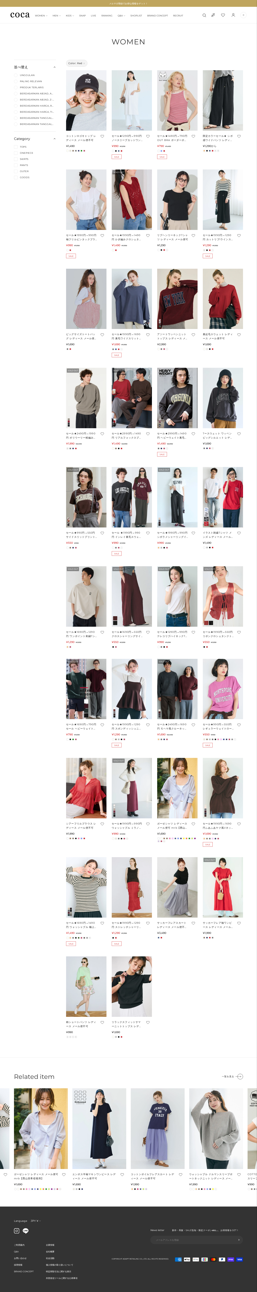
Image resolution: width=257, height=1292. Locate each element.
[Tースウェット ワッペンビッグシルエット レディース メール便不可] (223, 398)
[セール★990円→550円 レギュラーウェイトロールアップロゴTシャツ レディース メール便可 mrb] (223, 689)
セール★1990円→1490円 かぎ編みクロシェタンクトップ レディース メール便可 (127, 237)
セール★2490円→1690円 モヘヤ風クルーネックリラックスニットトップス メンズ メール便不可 (172, 727)
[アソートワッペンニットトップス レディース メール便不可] (177, 299)
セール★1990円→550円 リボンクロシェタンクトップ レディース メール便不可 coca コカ (218, 634)
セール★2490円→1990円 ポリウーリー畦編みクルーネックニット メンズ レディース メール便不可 (81, 436)
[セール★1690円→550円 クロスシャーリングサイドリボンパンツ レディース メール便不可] (132, 596)
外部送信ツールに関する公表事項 (61, 1278)
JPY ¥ (34, 1220)
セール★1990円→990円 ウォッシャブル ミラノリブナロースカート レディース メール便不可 (127, 826)
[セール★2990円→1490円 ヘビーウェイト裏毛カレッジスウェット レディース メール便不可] (177, 398)
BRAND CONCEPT (157, 15)
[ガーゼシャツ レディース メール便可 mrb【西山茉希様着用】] (177, 788)
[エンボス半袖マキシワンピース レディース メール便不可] (99, 1128)
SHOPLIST (136, 15)
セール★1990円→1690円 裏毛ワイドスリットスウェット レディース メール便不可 (127, 337)
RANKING (106, 15)
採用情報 (18, 1265)
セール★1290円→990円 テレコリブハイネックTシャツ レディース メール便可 (172, 634)
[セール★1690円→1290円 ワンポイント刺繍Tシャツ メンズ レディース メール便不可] (86, 596)
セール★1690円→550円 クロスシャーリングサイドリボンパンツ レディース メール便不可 (127, 634)
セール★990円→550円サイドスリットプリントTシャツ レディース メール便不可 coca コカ (81, 535)
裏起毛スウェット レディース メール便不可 (218, 336)
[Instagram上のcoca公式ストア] (16, 1232)
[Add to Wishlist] (102, 136)
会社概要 (50, 1251)
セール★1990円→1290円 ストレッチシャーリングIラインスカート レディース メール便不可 (127, 925)
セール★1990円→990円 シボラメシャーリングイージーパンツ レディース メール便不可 (172, 535)
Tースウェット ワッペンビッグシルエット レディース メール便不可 (218, 436)
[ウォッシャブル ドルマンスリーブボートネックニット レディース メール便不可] (216, 1128)
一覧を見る (228, 1076)
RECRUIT (178, 15)
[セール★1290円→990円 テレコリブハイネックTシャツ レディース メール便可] (177, 596)
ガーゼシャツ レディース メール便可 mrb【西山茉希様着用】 (172, 826)
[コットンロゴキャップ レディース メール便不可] (86, 100)
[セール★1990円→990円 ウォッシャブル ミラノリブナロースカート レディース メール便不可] (132, 788)
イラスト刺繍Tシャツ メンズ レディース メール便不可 (218, 535)
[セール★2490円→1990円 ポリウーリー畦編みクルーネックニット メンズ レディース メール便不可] (86, 398)
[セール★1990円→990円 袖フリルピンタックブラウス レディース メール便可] (86, 199)
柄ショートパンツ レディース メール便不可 (81, 1024)
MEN (55, 15)
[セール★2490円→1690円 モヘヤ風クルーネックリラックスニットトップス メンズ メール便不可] (177, 689)
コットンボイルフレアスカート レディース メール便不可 (152, 1176)
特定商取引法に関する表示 (58, 1271)
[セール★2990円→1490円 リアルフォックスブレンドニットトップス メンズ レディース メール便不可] (132, 398)
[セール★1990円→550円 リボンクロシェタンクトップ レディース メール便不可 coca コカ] (223, 596)
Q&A (120, 15)
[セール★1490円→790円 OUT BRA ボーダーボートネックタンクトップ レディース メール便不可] (177, 100)
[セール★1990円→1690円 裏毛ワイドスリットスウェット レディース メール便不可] (132, 299)
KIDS (69, 15)
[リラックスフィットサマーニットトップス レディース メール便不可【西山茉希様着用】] (132, 986)
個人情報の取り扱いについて (59, 1265)
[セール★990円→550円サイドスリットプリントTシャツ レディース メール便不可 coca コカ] (86, 497)
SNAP (82, 15)
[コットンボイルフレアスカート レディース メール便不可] (158, 1128)
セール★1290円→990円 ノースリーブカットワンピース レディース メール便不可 (127, 138)
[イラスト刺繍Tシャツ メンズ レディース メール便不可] (223, 497)
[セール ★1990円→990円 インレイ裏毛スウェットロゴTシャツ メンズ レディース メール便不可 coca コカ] (132, 497)
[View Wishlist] (226, 15)
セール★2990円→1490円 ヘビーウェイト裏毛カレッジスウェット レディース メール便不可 (172, 436)
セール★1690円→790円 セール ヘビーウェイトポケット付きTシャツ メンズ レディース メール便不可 (81, 727)
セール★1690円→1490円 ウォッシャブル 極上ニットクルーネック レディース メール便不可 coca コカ (81, 925)
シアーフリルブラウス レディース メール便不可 (81, 825)
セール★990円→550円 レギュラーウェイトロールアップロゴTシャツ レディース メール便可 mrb (217, 727)
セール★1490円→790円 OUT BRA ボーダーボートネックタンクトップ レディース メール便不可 (172, 138)
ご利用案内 (19, 1245)
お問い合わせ (20, 1258)
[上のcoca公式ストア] (25, 1232)
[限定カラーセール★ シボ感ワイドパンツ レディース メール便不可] (223, 100)
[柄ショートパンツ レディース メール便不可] (86, 986)
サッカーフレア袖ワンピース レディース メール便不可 (218, 925)
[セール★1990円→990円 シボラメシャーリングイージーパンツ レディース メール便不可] (177, 497)
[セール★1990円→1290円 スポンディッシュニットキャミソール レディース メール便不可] (132, 689)
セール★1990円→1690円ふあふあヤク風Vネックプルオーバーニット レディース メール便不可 (218, 826)
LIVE (93, 15)
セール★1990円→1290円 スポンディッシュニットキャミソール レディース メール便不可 (127, 727)
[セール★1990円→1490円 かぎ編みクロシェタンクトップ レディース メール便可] (132, 199)
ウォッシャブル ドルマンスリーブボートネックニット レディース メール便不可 (211, 1177)
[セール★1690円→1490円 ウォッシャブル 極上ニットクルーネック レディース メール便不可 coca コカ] (86, 887)
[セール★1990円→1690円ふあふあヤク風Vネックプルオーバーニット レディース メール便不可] (223, 788)
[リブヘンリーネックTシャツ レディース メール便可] (177, 199)
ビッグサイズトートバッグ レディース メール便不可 (81, 337)
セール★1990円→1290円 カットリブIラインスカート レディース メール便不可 (218, 237)
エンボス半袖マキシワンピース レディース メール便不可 (94, 1176)
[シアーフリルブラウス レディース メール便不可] (86, 788)
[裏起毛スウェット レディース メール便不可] (223, 299)
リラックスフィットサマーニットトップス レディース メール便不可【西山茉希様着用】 (127, 1024)
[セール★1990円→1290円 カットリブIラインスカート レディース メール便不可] (223, 199)
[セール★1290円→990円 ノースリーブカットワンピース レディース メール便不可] (132, 100)
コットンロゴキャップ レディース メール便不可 (81, 138)
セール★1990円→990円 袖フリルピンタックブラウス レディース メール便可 (81, 237)
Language (20, 1220)
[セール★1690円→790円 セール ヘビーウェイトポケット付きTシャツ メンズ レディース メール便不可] (86, 689)
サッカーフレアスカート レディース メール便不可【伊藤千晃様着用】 (172, 925)
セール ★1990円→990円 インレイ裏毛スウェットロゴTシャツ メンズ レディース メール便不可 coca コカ (127, 535)
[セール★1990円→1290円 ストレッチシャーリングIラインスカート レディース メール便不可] (132, 887)
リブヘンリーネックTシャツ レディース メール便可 (172, 237)
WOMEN (40, 15)
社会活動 (50, 1258)
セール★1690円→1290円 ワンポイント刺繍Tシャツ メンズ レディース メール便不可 (80, 634)
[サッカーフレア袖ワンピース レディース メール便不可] (223, 887)
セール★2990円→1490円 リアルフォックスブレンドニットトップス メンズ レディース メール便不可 (127, 436)
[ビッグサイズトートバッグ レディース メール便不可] (86, 299)
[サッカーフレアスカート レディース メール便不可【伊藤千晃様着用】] (177, 887)
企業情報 (50, 1245)
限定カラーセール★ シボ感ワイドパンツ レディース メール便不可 (218, 138)
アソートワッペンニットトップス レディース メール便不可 (172, 337)
